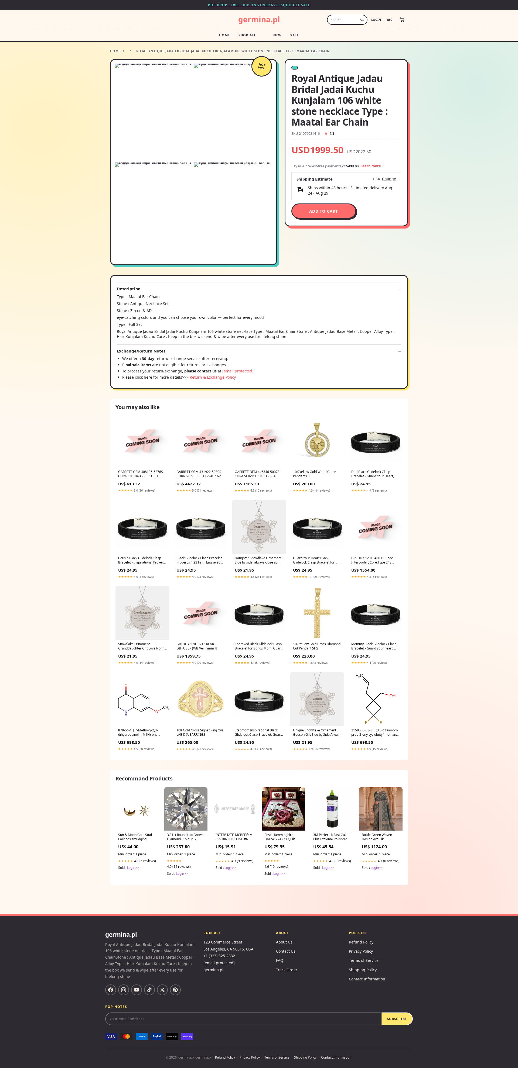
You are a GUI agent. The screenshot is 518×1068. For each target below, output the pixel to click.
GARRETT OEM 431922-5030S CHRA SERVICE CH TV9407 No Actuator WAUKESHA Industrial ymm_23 (199, 474)
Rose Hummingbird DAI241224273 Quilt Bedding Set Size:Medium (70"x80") (281, 837)
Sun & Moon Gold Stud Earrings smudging (135, 837)
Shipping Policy (363, 969)
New (277, 35)
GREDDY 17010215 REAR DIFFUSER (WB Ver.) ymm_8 (196, 646)
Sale (294, 35)
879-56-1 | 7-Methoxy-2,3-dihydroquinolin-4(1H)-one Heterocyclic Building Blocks (139, 732)
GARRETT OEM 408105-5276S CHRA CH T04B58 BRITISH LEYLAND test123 (140, 474)
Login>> (133, 867)
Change (389, 179)
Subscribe (397, 1019)
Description (129, 288)
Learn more (370, 166)
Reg (390, 20)
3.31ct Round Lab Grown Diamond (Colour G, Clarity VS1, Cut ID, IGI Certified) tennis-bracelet (186, 837)
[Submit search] (362, 20)
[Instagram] (123, 989)
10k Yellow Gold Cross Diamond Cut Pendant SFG (316, 646)
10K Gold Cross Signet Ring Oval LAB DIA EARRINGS (200, 732)
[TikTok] (149, 989)
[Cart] (402, 20)
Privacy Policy (361, 951)
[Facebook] (110, 989)
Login (376, 20)
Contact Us (285, 951)
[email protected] (238, 371)
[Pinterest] (175, 989)
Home (224, 35)
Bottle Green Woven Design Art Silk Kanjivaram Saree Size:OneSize (377, 837)
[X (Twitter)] (162, 989)
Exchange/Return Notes (141, 351)
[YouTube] (136, 989)
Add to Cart (323, 211)
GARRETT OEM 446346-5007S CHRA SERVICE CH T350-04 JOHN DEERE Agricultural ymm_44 (257, 474)
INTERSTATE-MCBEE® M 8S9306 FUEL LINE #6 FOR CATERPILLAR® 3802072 (234, 837)
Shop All (247, 35)
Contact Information (367, 978)
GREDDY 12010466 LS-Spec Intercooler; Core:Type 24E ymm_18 (372, 560)
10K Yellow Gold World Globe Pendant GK (314, 474)
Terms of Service (364, 960)
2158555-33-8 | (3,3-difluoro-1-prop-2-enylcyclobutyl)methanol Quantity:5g (375, 732)
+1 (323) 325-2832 (219, 955)
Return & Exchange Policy (213, 377)
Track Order (286, 969)
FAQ (279, 960)
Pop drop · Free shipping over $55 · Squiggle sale (259, 5)
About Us (284, 942)
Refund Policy (361, 942)
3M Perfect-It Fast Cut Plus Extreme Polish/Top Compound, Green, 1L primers (331, 837)
